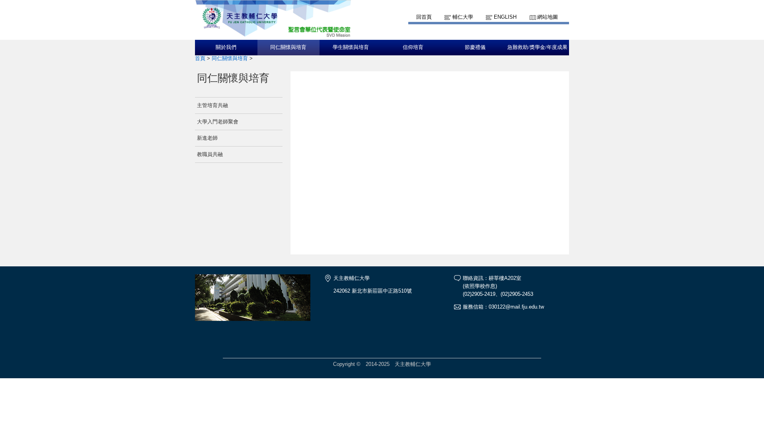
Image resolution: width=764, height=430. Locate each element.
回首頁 (424, 17)
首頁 (200, 58)
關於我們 (226, 47)
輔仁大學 (462, 17)
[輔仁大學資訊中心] (273, 36)
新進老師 (207, 138)
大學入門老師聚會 (217, 122)
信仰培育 (413, 47)
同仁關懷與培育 (288, 47)
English (505, 17)
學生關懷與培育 (351, 47)
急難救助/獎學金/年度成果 (537, 47)
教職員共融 (210, 154)
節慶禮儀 (475, 47)
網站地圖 (547, 17)
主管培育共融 (212, 105)
